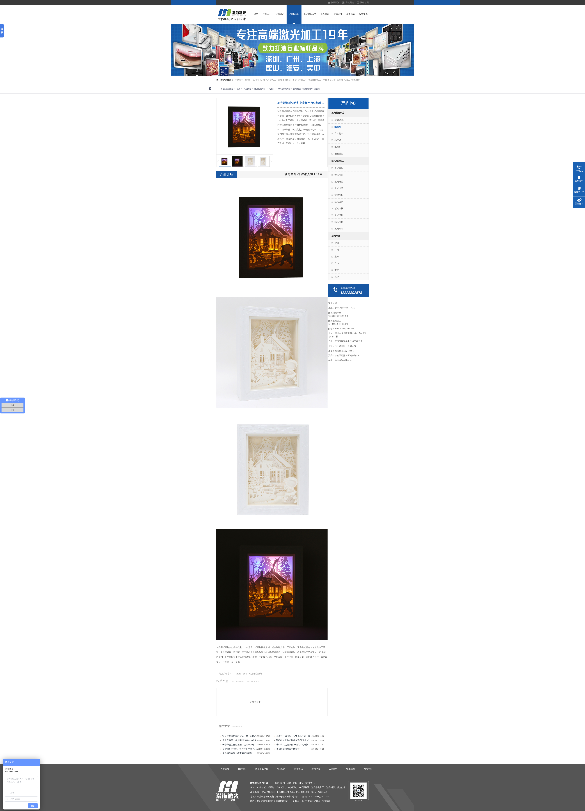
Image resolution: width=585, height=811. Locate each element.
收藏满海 (335, 2)
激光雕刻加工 (310, 14)
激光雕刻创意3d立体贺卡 (288, 749)
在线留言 (350, 2)
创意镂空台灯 (255, 674)
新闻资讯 (337, 14)
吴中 (337, 277)
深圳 (337, 243)
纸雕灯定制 (294, 14)
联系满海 (363, 14)
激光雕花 (339, 182)
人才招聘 (333, 769)
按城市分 (336, 236)
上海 (337, 257)
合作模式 (298, 769)
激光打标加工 (269, 80)
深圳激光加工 (314, 80)
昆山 (337, 263)
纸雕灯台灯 (241, 674)
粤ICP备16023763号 (311, 801)
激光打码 (339, 188)
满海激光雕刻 (284, 80)
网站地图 (364, 2)
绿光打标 (339, 222)
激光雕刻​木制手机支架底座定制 (237, 753)
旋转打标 (339, 195)
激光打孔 (339, 175)
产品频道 (247, 89)
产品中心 (267, 14)
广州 (337, 250)
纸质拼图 (339, 154)
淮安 (337, 270)
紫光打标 (339, 208)
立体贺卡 (239, 80)
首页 (256, 14)
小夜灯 (338, 140)
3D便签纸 (279, 14)
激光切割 (339, 202)
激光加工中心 (261, 769)
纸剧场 (338, 147)
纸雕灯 (248, 80)
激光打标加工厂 (299, 80)
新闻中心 (316, 769)
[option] (292, 50)
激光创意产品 (259, 89)
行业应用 (281, 769)
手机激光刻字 (329, 80)
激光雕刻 (339, 168)
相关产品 (222, 681)
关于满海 (350, 14)
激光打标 (339, 215)
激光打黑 (339, 228)
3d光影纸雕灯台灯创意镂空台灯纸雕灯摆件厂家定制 (299, 89)
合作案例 (325, 14)
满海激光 (355, 80)
